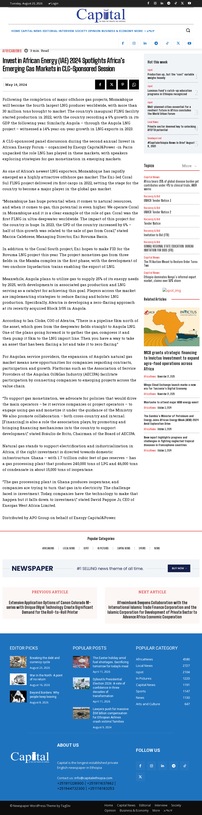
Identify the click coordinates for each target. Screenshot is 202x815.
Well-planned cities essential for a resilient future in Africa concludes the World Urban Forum (169, 110)
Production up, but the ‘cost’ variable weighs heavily (171, 76)
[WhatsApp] (134, 84)
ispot (150, 70)
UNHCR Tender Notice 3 (157, 201)
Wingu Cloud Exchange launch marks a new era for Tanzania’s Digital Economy (170, 387)
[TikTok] (176, 3)
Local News (153, 122)
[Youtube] (189, 3)
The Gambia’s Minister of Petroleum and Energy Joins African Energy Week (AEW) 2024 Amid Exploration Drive (171, 419)
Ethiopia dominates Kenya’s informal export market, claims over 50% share (170, 279)
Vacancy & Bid (152, 196)
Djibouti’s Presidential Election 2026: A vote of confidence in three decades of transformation (109, 688)
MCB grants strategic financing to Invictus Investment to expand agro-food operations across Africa (171, 360)
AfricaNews (11, 51)
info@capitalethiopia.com (93, 778)
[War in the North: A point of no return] (18, 679)
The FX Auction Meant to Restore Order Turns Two (171, 264)
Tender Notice (152, 223)
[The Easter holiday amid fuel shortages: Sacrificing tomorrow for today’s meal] (81, 662)
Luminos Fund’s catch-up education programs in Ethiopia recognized (170, 92)
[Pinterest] (123, 84)
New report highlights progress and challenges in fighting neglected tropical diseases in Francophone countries (169, 441)
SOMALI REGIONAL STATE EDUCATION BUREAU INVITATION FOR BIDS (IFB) (169, 248)
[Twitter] (182, 3)
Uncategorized (154, 138)
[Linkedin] (162, 3)
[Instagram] (155, 3)
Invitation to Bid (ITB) (156, 235)
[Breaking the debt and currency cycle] (18, 662)
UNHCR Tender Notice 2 (157, 212)
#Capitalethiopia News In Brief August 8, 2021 (171, 144)
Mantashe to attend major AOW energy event (171, 402)
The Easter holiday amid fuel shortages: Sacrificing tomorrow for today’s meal (111, 662)
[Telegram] (169, 3)
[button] (188, 30)
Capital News (152, 177)
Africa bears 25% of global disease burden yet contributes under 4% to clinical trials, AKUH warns (171, 185)
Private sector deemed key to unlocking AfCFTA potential (172, 128)
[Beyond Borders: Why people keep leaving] (18, 696)
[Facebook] (148, 3)
